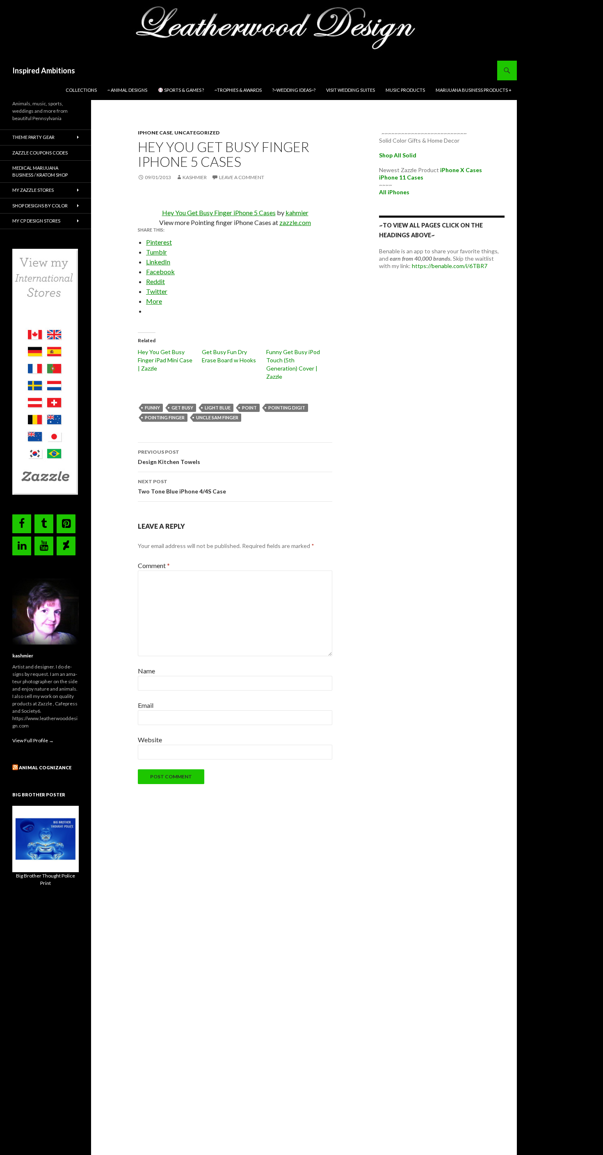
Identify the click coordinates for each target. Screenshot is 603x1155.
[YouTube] (43, 546)
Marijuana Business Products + (474, 90)
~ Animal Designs (127, 90)
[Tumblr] (43, 523)
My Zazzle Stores (33, 190)
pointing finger (165, 417)
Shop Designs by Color (40, 205)
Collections (81, 90)
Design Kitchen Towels (169, 457)
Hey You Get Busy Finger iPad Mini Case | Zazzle (165, 360)
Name (146, 671)
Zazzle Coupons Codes (40, 152)
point (249, 407)
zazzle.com (295, 222)
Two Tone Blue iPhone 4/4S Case (182, 486)
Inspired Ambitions (43, 70)
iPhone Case (155, 133)
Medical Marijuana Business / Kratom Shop (40, 171)
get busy (182, 407)
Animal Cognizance (45, 767)
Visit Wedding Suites (350, 90)
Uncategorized (196, 133)
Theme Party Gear (33, 137)
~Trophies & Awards (238, 90)
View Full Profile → (33, 740)
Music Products (405, 90)
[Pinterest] (66, 523)
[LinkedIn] (21, 546)
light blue (218, 407)
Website (150, 739)
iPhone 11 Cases (401, 177)
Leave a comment (241, 177)
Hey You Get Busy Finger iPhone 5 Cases (219, 212)
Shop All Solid (397, 155)
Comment (154, 565)
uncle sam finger (217, 417)
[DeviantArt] (66, 546)
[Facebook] (21, 523)
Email (145, 705)
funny (152, 407)
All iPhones (394, 192)
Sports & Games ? (183, 90)
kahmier (297, 212)
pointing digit (286, 407)
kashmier (195, 177)
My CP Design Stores (36, 220)
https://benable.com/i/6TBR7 (449, 265)
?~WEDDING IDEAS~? (293, 90)
